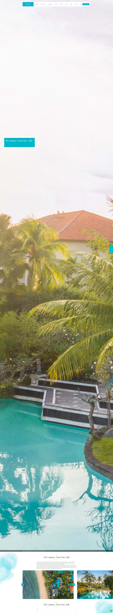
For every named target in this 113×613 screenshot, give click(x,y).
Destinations (43, 4)
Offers (56, 4)
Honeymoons (50, 4)
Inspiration (36, 4)
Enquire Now (86, 4)
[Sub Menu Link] (39, 4)
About (71, 4)
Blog (66, 4)
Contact (76, 4)
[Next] (73, 584)
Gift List (61, 4)
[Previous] (22, 584)
